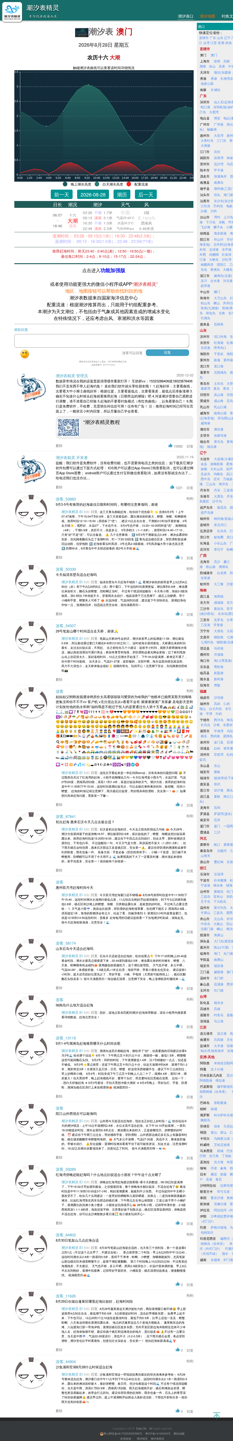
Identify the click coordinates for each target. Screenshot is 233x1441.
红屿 (230, 754)
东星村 (228, 724)
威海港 (205, 423)
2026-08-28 (93, 194)
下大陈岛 (219, 901)
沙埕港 (218, 697)
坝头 (217, 194)
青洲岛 (215, 269)
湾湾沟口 (219, 347)
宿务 (217, 1126)
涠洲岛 (223, 566)
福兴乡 (218, 1002)
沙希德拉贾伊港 (222, 1216)
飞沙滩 (205, 227)
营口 (230, 537)
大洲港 (205, 145)
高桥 (226, 61)
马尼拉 (228, 1126)
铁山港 (210, 566)
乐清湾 (218, 874)
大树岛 (214, 259)
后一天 (145, 194)
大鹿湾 (214, 112)
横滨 (214, 1174)
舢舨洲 (212, 129)
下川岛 (210, 222)
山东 (220, 37)
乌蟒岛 (218, 474)
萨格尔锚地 (219, 1227)
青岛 (226, 388)
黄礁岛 (218, 891)
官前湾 (218, 754)
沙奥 (216, 724)
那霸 (223, 1174)
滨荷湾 (218, 157)
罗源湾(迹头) (223, 813)
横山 (216, 303)
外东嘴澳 (220, 880)
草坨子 (218, 549)
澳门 (124, 31)
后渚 (230, 742)
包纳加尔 (207, 1232)
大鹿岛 (218, 496)
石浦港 (218, 984)
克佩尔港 (220, 1203)
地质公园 (207, 83)
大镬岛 (228, 269)
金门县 (218, 742)
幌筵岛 (205, 1120)
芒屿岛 (218, 206)
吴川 (204, 280)
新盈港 (218, 672)
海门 (217, 953)
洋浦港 (218, 654)
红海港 (218, 342)
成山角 (218, 400)
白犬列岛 (215, 708)
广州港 (218, 124)
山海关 (205, 855)
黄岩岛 (218, 608)
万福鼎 (228, 479)
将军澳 (228, 748)
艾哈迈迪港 (222, 1144)
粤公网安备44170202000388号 (123, 1433)
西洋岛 (218, 719)
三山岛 (210, 484)
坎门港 (218, 990)
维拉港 (220, 1080)
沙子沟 (217, 501)
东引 (228, 708)
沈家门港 (207, 928)
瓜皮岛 (205, 474)
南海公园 (220, 413)
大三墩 (218, 584)
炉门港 (228, 1259)
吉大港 (218, 1162)
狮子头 (218, 227)
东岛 (204, 269)
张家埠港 (220, 435)
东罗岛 (218, 619)
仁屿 (226, 703)
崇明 (217, 61)
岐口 (217, 844)
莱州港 (228, 360)
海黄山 (218, 935)
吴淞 (222, 66)
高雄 (217, 1008)
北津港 (214, 249)
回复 (190, 446)
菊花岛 (222, 507)
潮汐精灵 (142, 1438)
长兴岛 (222, 530)
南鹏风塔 (207, 264)
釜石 (218, 1179)
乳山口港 (220, 407)
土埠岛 (218, 383)
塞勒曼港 (220, 1102)
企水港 (215, 280)
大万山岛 (220, 298)
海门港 (228, 194)
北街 (217, 151)
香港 (214, 78)
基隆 (230, 1015)
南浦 (214, 1108)
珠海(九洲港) (210, 308)
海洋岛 (223, 484)
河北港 (228, 280)
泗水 (225, 1253)
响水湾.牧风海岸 (212, 1050)
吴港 (209, 1179)
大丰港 (218, 1045)
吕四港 (218, 1039)
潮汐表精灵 (157, 1438)
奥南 (230, 1197)
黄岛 (216, 388)
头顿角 (215, 1259)
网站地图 (179, 1433)
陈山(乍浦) (221, 947)
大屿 (213, 211)
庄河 (216, 479)
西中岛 (205, 479)
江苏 (213, 42)
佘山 (212, 66)
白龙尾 (222, 572)
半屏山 (205, 912)
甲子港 (218, 170)
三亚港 (205, 624)
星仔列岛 (220, 907)
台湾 (206, 42)
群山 (223, 1132)
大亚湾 (218, 135)
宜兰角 (214, 1155)
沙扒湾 (226, 259)
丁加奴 (226, 1155)
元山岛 (218, 918)
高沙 (217, 561)
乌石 (230, 164)
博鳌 (217, 685)
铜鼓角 (218, 637)
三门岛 (221, 140)
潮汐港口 (185, 16)
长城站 (215, 89)
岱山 (229, 923)
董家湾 (205, 388)
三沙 (217, 832)
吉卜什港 (217, 1069)
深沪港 (218, 790)
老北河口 (220, 524)
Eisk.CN (141, 1428)
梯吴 (204, 736)
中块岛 (205, 923)
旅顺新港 (216, 463)
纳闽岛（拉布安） (213, 1243)
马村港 (218, 648)
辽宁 (227, 37)
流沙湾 (218, 164)
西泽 (230, 984)
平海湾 (218, 731)
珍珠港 (205, 577)
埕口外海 (220, 336)
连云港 (222, 1033)
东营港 (205, 347)
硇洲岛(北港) (223, 275)
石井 (217, 819)
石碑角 (218, 324)
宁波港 (205, 885)
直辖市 (204, 37)
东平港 (226, 249)
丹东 (217, 490)
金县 (204, 463)
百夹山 (218, 896)
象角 (223, 1168)
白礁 (204, 211)
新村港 (218, 679)
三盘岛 (218, 912)
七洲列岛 (207, 642)
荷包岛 (210, 313)
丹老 (214, 1168)
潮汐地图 (207, 16)
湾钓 (217, 217)
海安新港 (220, 233)
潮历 (122, 194)
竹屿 (218, 713)
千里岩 (218, 353)
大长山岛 (216, 469)
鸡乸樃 (214, 254)
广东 (213, 37)
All (150, 1428)
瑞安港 (218, 965)
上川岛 (228, 217)
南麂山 (218, 959)
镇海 (229, 885)
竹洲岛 (205, 318)
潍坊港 (218, 429)
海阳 (230, 353)
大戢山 (218, 923)
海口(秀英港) (223, 660)
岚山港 (218, 394)
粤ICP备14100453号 (158, 1433)
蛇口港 (205, 107)
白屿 (217, 748)
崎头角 (218, 885)
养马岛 (218, 441)
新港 (217, 360)
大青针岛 (207, 140)
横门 (217, 291)
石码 (217, 807)
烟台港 (212, 446)
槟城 (220, 1150)
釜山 (214, 1132)
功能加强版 (112, 270)
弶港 (230, 1045)
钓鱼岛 (218, 1015)
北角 (222, 313)
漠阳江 (221, 264)
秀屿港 (215, 736)
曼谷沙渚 (217, 1197)
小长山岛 (220, 543)
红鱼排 (226, 254)
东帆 (222, 222)
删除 (59, 445)
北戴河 (222, 850)
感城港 (218, 602)
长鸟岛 (205, 724)
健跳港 (218, 971)
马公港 (218, 1021)
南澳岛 (218, 182)
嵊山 (220, 928)
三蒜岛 (205, 896)
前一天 (61, 194)
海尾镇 (218, 596)
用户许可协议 (109, 364)
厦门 (217, 826)
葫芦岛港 (207, 512)
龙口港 (218, 366)
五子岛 (205, 901)
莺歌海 (218, 666)
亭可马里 (223, 1191)
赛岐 (217, 771)
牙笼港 (218, 624)
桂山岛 (205, 303)
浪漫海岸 (220, 176)
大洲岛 (218, 631)
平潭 (209, 713)
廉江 (226, 561)
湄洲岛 (228, 736)
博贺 (217, 118)
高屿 (217, 703)
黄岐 (217, 796)
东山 (217, 765)
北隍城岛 (220, 372)
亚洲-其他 (225, 42)
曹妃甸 (218, 861)
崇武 (217, 784)
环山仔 (218, 239)
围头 (230, 790)
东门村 (218, 978)
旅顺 (204, 469)
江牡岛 (205, 206)
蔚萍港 (205, 285)
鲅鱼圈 (218, 537)
